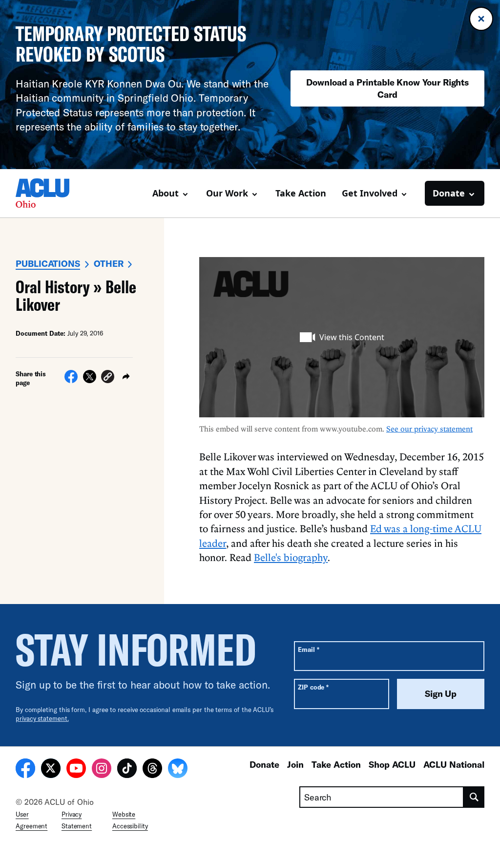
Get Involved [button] (369, 193)
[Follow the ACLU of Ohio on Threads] (152, 769)
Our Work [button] (227, 193)
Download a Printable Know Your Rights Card (387, 88)
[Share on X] (89, 380)
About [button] (165, 193)
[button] (107, 378)
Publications (48, 263)
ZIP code (313, 687)
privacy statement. (42, 718)
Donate (264, 764)
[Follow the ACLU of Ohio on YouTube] (76, 769)
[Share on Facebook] (71, 380)
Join (295, 764)
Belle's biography (291, 557)
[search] (474, 797)
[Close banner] (481, 19)
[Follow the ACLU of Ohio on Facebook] (25, 769)
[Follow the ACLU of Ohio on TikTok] (127, 769)
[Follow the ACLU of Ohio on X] (51, 769)
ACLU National (453, 764)
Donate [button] (449, 193)
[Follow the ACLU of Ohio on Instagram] (101, 769)
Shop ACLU (392, 764)
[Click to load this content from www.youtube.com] (341, 337)
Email (308, 649)
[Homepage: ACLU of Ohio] (50, 193)
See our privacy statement (429, 428)
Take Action (300, 193)
